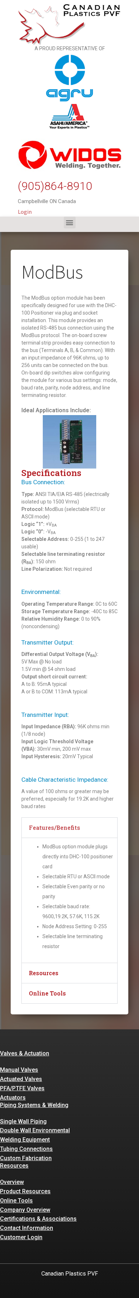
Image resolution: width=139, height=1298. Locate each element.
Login (25, 211)
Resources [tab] (43, 973)
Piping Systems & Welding (34, 1105)
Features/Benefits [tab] (54, 827)
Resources (14, 1165)
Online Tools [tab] (47, 993)
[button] (70, 222)
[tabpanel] (69, 900)
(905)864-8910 (55, 186)
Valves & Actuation (24, 1053)
